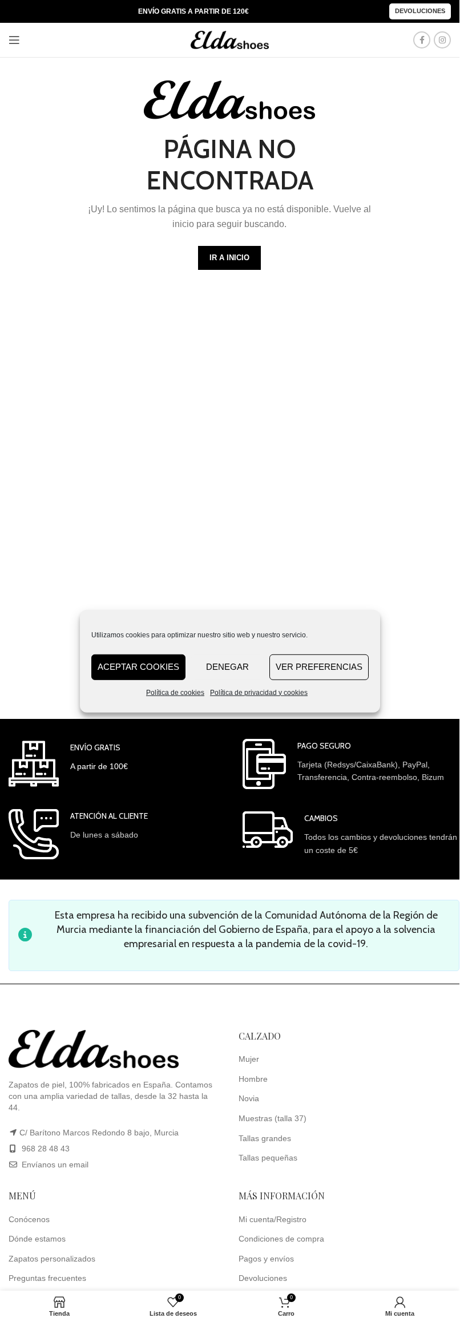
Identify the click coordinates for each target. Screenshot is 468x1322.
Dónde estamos (37, 1238)
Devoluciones (420, 10)
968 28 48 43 (46, 1148)
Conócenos (29, 1219)
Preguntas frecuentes (47, 1278)
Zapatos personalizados (52, 1258)
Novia (249, 1098)
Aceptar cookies (138, 667)
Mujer (249, 1059)
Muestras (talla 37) (272, 1118)
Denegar (227, 667)
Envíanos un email (53, 1164)
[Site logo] (230, 39)
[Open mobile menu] (14, 40)
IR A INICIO (229, 257)
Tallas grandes (265, 1138)
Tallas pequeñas (268, 1157)
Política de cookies (175, 692)
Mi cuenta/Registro (272, 1219)
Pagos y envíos (266, 1258)
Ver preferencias (319, 667)
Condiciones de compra (281, 1238)
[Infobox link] (68, 764)
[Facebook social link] (421, 39)
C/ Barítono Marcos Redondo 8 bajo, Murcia (99, 1132)
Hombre (253, 1079)
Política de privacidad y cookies (259, 692)
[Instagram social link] (442, 39)
